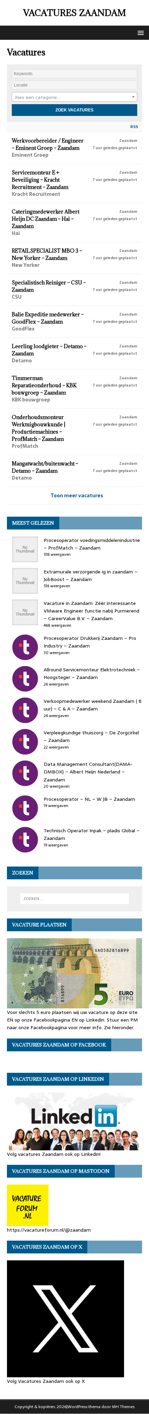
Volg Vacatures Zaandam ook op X (46, 1381)
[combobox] (74, 97)
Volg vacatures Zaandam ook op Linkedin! (53, 1154)
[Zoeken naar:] (74, 899)
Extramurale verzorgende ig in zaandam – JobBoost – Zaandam (91, 575)
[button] (139, 32)
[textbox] (74, 97)
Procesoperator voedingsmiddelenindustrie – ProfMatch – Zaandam (92, 544)
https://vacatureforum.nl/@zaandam (49, 1230)
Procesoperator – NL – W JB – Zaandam (89, 799)
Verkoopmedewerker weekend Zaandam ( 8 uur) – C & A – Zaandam (93, 705)
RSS (134, 127)
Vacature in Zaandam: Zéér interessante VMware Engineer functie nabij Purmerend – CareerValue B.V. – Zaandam (91, 611)
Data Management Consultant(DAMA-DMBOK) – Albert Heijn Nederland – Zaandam (88, 771)
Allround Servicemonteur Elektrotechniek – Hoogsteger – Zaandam (92, 673)
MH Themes (123, 1406)
